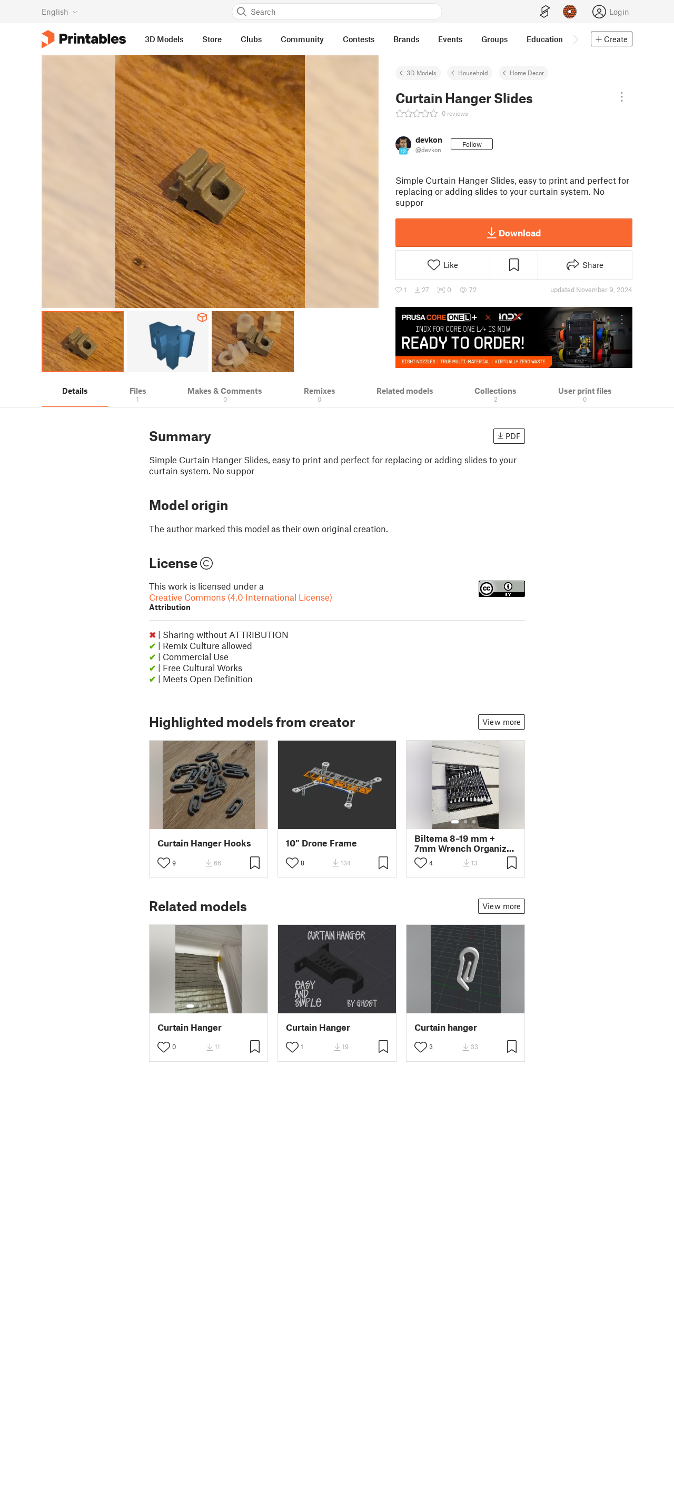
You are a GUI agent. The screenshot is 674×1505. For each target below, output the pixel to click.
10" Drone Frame (321, 843)
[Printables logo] (84, 39)
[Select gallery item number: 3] (474, 822)
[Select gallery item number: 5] (225, 1006)
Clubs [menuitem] (251, 39)
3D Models (422, 72)
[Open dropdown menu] (621, 97)
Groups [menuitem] (494, 39)
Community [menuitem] (302, 39)
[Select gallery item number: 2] (465, 822)
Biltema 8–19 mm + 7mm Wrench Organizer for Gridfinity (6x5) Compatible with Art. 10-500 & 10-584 (465, 843)
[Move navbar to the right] (575, 39)
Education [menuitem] (545, 39)
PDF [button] (513, 436)
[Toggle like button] (163, 862)
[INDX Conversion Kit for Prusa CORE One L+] (513, 337)
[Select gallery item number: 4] (217, 1006)
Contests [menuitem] (358, 39)
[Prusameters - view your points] (570, 11)
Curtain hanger (445, 1027)
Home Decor (527, 72)
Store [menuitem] (212, 39)
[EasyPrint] (545, 12)
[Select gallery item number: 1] (455, 822)
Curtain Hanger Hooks (204, 843)
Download (520, 232)
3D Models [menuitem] (164, 39)
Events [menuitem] (450, 39)
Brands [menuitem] (406, 39)
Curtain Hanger (189, 1027)
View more (501, 721)
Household (473, 72)
